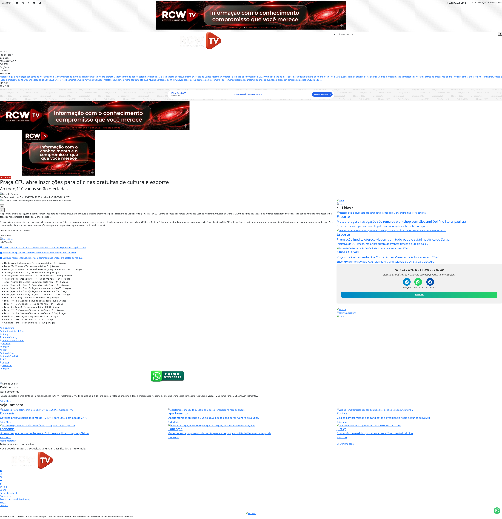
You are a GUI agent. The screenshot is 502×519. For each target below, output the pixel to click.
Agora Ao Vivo (457, 3)
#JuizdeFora (8, 353)
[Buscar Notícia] (500, 34)
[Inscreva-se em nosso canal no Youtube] (1, 480)
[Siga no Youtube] (34, 3)
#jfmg (5, 334)
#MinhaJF (7, 365)
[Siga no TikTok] (40, 3)
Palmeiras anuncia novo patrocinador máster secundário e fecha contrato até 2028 (107, 79)
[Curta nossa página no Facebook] (1, 471)
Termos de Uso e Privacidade (15, 499)
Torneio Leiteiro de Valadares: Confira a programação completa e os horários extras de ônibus (394, 76)
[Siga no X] (28, 3)
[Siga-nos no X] (1, 477)
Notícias (4, 70)
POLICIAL (5, 64)
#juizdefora (8, 327)
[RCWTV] (251, 15)
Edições (4, 67)
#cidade (6, 343)
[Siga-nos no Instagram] (1, 474)
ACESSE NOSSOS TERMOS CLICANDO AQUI (169, 514)
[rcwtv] (95, 115)
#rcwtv (5, 346)
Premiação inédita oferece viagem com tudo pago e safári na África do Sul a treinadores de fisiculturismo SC (141, 76)
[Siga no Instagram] (23, 3)
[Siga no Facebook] (17, 3)
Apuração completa (321, 94)
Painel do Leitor (8, 493)
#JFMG (5, 362)
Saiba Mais (5, 401)
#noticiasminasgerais (13, 340)
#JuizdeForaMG (10, 356)
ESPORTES (6, 73)
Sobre (4, 489)
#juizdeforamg (9, 337)
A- (2, 206)
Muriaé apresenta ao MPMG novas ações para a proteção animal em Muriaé (186, 79)
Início (3, 51)
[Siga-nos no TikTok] (1, 483)
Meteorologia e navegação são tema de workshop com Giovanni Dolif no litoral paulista (43, 76)
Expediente (6, 496)
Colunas (4, 57)
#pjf (4, 349)
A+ (2, 210)
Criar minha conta (346, 443)
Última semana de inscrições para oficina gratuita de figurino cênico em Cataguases (305, 76)
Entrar (419, 294)
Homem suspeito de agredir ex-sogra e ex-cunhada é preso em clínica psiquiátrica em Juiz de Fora (273, 79)
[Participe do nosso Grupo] (166, 375)
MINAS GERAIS (8, 61)
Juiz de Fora (6, 54)
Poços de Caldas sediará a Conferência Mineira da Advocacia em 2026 (229, 76)
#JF (3, 359)
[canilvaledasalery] (346, 312)
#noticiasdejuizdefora (13, 331)
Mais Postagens (8, 440)
